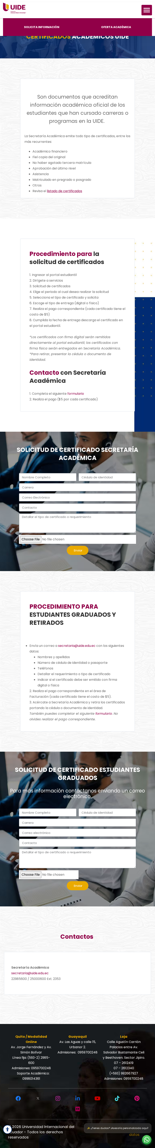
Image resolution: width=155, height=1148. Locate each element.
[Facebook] (18, 1098)
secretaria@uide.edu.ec (76, 645)
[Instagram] (57, 1098)
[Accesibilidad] (7, 1129)
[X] (37, 1098)
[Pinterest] (136, 1098)
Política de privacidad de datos (117, 1132)
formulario (75, 393)
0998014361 (31, 1078)
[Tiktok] (117, 1098)
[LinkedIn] (77, 1098)
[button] (146, 1139)
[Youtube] (97, 1098)
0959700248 (41, 1068)
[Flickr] (77, 1109)
